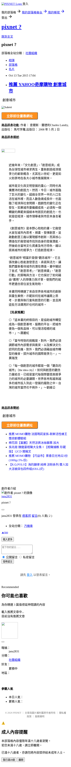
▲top (4, 532)
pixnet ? (11, 26)
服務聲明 (39, 716)
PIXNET (17, 712)
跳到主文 (7, 36)
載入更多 (7, 539)
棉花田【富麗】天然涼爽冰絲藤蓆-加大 (34, 442)
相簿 (12, 60)
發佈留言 (7, 561)
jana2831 (6, 496)
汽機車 (28, 526)
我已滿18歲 (9, 759)
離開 (21, 759)
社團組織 (31, 53)
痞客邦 (26, 515)
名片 (12, 69)
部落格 (13, 64)
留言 (35, 515)
